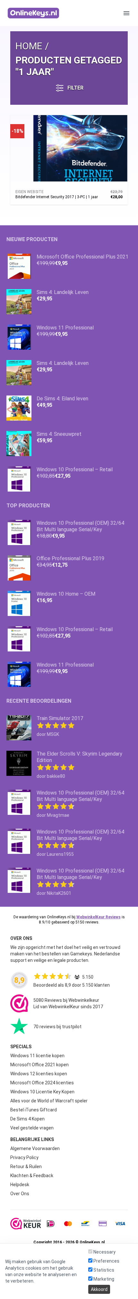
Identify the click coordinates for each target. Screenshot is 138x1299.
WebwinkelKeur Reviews (98, 917)
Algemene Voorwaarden (35, 1148)
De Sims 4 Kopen (27, 1118)
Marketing (103, 1279)
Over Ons (19, 1193)
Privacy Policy (24, 1157)
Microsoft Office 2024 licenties (42, 1082)
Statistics (103, 1270)
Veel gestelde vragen (32, 1127)
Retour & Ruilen (26, 1166)
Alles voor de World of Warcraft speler (49, 1100)
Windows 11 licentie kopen (37, 1055)
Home (28, 46)
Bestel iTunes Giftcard (33, 1109)
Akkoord (99, 1289)
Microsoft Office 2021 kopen (39, 1064)
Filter (75, 88)
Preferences (105, 1261)
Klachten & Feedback (31, 1175)
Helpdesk (19, 1184)
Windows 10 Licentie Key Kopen (42, 1091)
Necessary (104, 1252)
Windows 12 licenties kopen (38, 1073)
